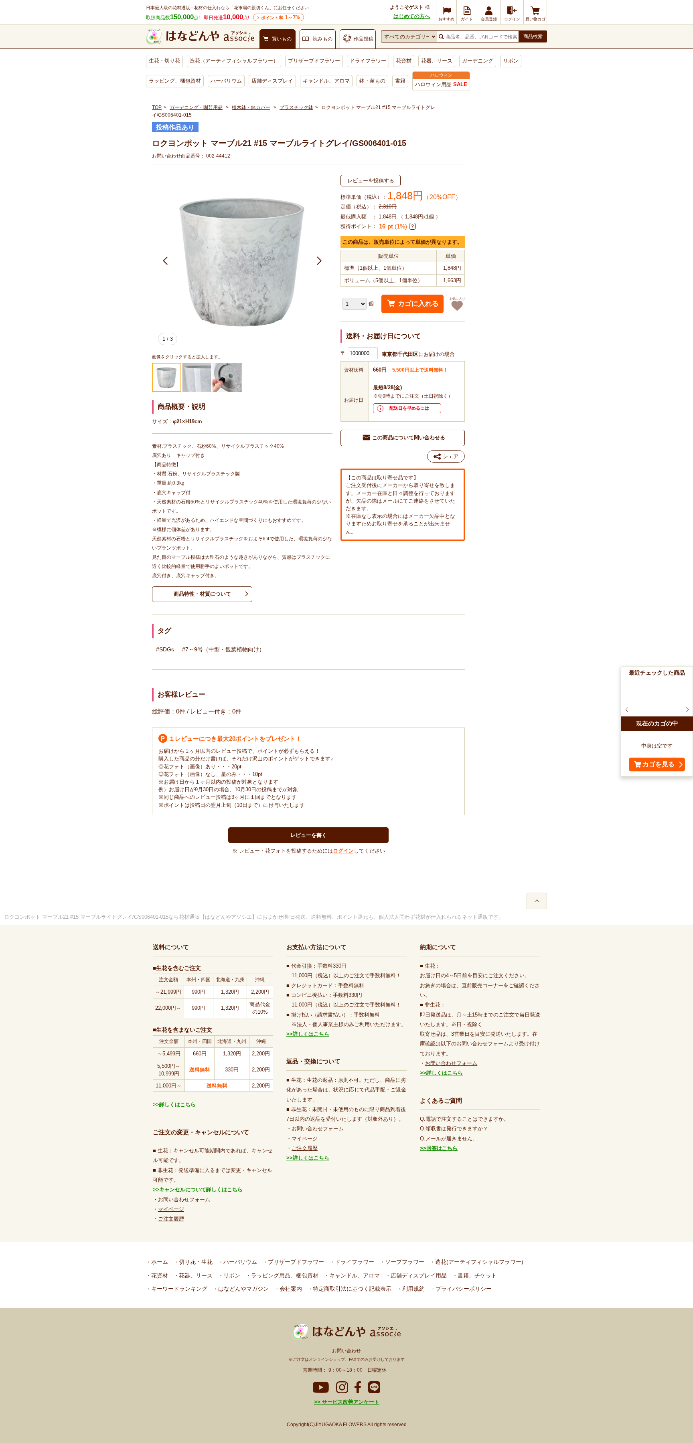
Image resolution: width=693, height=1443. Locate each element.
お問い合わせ (346, 1351)
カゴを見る (658, 764)
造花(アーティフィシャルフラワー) (478, 1262)
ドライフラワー (368, 61)
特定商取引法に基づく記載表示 (351, 1288)
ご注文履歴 (171, 1219)
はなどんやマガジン (243, 1288)
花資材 (403, 61)
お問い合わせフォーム (184, 1199)
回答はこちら (442, 1148)
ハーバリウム (226, 81)
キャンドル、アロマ (326, 81)
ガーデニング (477, 61)
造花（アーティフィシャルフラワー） (234, 61)
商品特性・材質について (202, 594)
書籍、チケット (476, 1275)
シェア (450, 456)
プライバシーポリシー (463, 1288)
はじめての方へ (411, 16)
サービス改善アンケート (349, 1402)
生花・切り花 (164, 61)
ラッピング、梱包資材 (175, 81)
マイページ (171, 1209)
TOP (157, 107)
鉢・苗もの (372, 81)
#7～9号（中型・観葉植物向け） (223, 649)
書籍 (400, 81)
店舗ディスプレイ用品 (418, 1275)
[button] (165, 261)
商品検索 (533, 36)
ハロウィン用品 (441, 84)
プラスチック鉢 (296, 107)
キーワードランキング (178, 1288)
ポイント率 (280, 17)
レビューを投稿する (370, 181)
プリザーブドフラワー (314, 61)
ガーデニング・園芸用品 (196, 107)
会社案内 (290, 1288)
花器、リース (436, 61)
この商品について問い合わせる (408, 438)
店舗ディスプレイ (272, 81)
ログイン (343, 851)
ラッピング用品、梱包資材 (283, 1275)
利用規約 (413, 1288)
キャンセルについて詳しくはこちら (201, 1189)
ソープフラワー (403, 1262)
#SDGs (165, 649)
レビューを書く (308, 835)
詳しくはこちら (177, 1104)
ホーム (159, 1262)
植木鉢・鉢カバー (251, 107)
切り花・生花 (195, 1262)
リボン (511, 61)
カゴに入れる (418, 303)
